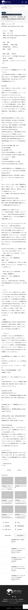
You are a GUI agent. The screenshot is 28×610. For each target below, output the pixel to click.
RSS (15, 596)
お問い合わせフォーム (20, 601)
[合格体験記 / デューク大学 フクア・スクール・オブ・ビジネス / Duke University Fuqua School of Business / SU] (7, 470)
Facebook (19, 529)
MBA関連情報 (20, 526)
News (16, 599)
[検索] (22, 2)
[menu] (26, 2)
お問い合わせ (8, 529)
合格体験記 (7, 526)
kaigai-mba (9, 463)
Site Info (7, 522)
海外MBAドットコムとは (8, 599)
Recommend (20, 535)
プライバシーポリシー (13, 603)
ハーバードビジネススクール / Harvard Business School (11, 14)
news (18, 522)
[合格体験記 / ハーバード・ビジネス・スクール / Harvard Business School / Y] (20, 470)
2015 (4, 12)
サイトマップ (11, 601)
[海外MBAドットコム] (6, 2)
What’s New (8, 535)
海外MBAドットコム (10, 608)
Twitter (12, 596)
